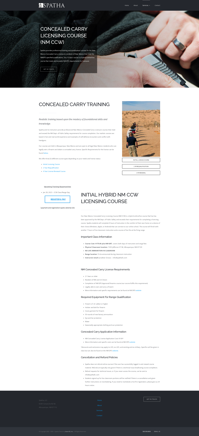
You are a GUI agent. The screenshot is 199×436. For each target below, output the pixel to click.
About (99, 405)
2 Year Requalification (51, 168)
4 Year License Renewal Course (54, 171)
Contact (99, 415)
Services (99, 410)
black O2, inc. (69, 431)
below (46, 153)
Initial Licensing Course (51, 164)
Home (99, 400)
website (138, 290)
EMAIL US (157, 431)
